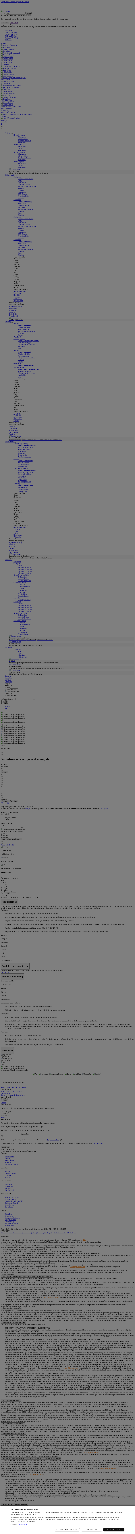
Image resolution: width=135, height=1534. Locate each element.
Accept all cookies (114, 1529)
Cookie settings (91, 1529)
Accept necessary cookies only (67, 1529)
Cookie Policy (22, 1524)
